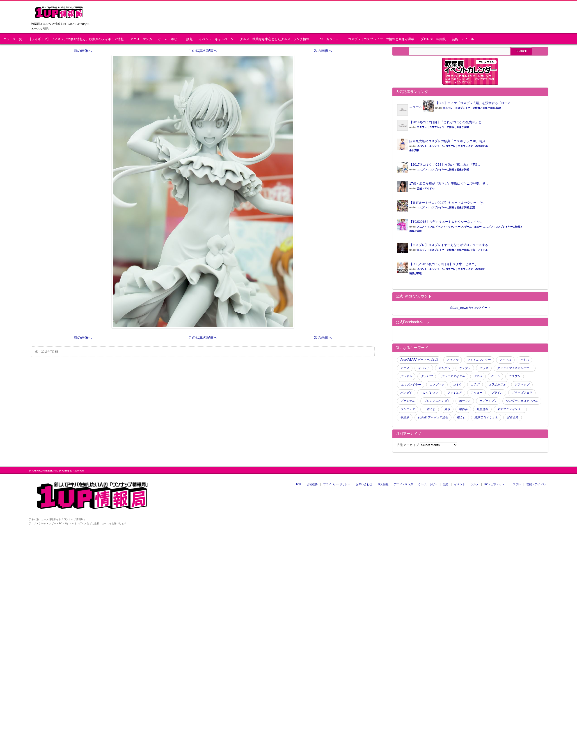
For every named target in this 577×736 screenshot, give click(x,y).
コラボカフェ (497, 384)
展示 (447, 409)
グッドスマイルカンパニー (514, 368)
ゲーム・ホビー (169, 39)
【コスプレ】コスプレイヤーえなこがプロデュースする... (450, 245)
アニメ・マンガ (141, 39)
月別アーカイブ (408, 445)
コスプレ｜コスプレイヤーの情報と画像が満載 (381, 39)
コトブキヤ (437, 384)
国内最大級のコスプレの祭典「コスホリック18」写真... (448, 141)
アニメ (404, 368)
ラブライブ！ (488, 400)
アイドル (452, 359)
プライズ (497, 392)
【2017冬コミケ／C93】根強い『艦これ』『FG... (444, 164)
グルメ (478, 376)
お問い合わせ (364, 484)
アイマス (505, 359)
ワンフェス (407, 409)
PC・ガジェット (330, 39)
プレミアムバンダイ (437, 400)
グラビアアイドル (453, 376)
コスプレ (514, 376)
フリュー (476, 392)
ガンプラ (465, 368)
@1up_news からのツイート (470, 307)
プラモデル (407, 400)
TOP (298, 484)
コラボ (475, 384)
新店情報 (482, 409)
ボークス (465, 400)
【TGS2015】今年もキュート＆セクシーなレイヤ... (446, 221)
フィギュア (454, 392)
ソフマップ (522, 384)
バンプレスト (429, 392)
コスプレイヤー (410, 384)
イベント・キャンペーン (216, 39)
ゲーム (495, 376)
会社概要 (312, 484)
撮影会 (463, 409)
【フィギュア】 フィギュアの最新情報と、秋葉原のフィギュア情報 (76, 39)
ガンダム (444, 368)
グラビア (427, 376)
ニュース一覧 (12, 39)
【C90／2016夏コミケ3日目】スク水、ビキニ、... (445, 264)
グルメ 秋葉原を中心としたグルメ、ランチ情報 (276, 39)
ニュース (415, 107)
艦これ (461, 417)
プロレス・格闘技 (433, 39)
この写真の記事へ (202, 51)
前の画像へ (83, 51)
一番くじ (429, 409)
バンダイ (406, 392)
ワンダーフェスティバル (522, 400)
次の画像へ (323, 51)
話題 (189, 39)
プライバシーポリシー (336, 484)
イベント (424, 368)
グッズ (483, 368)
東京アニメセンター (510, 409)
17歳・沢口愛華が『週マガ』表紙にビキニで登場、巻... (448, 183)
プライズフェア (522, 392)
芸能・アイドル (463, 39)
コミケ (457, 384)
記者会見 (512, 417)
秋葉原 (404, 417)
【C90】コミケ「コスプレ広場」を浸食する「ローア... (474, 103)
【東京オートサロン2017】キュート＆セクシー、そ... (447, 202)
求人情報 (383, 484)
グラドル (406, 376)
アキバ (524, 359)
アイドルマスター (479, 359)
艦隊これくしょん (486, 417)
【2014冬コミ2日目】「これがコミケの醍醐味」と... (446, 122)
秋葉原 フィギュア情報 (433, 417)
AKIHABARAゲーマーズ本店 (419, 359)
